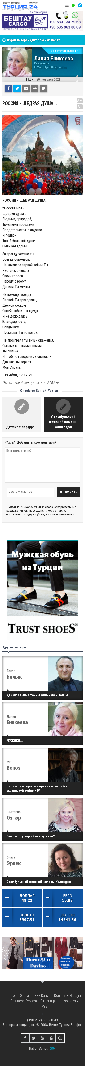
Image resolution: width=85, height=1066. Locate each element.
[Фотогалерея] (80, 5)
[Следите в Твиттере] (34, 1038)
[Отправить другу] (26, 88)
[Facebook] (8, 88)
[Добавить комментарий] (43, 88)
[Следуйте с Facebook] (25, 1038)
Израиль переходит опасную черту (33, 40)
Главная (10, 995)
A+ (79, 100)
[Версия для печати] (34, 88)
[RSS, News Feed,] (42, 1038)
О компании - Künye (35, 995)
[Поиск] (60, 1038)
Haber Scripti (38, 1048)
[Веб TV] (73, 5)
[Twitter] (17, 88)
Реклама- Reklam (23, 1001)
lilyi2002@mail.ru (55, 67)
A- (80, 106)
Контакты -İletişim (68, 995)
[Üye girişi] (51, 1038)
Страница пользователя (60, 1001)
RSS (44, 1006)
